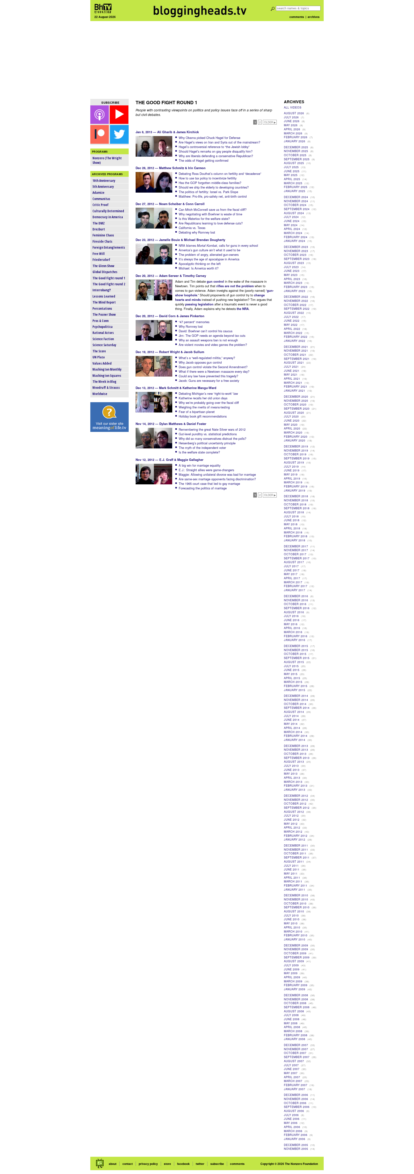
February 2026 (295, 137)
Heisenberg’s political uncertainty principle (207, 443)
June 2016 (291, 620)
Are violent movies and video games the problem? (213, 344)
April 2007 (292, 1077)
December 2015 (296, 646)
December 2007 (296, 1045)
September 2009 (297, 957)
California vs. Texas (192, 227)
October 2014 (295, 704)
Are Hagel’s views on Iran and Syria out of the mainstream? (219, 142)
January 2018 (294, 540)
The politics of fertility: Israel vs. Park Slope (208, 191)
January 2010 (294, 939)
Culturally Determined (108, 211)
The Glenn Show (103, 265)
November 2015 (296, 650)
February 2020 (295, 436)
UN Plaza (98, 357)
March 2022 (293, 333)
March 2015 (293, 682)
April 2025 (292, 179)
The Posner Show (104, 314)
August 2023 (294, 263)
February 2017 (295, 586)
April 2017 (292, 578)
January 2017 (294, 590)
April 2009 (292, 977)
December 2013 (296, 746)
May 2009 (291, 973)
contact (127, 1164)
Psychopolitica (102, 326)
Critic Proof (100, 204)
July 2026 (291, 117)
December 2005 (296, 1145)
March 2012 (293, 831)
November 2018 (296, 500)
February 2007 (295, 1085)
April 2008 (292, 1027)
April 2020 (292, 428)
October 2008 (295, 1003)
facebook (183, 1164)
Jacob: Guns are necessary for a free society (209, 380)
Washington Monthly (106, 369)
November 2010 (296, 899)
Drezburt (98, 229)
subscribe (217, 1164)
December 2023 (296, 247)
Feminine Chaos (103, 235)
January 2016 (294, 640)
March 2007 (293, 1081)
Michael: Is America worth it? (198, 268)
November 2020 (296, 400)
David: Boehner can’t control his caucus (205, 331)
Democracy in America (107, 217)
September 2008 (297, 1007)
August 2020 (294, 412)
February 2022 (295, 336)
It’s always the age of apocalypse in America (209, 259)
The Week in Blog (104, 381)
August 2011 (294, 861)
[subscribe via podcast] (100, 122)
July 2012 (291, 815)
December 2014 (296, 696)
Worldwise (99, 393)
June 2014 (291, 720)
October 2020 (295, 404)
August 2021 (294, 362)
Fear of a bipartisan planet (197, 411)
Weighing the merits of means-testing (204, 407)
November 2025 (296, 151)
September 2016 (297, 608)
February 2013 (295, 785)
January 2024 (294, 241)
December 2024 (296, 197)
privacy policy (148, 1164)
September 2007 (297, 1057)
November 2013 (296, 749)
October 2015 (295, 654)
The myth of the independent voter (202, 447)
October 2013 (295, 754)
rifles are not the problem (235, 286)
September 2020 (297, 408)
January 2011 (294, 889)
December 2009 (296, 945)
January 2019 (294, 490)
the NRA (243, 309)
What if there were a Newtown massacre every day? (214, 371)
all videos (292, 107)
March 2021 (293, 382)
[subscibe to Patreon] (99, 142)
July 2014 (291, 716)
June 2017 (291, 570)
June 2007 (291, 1069)
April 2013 (292, 777)
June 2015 (291, 670)
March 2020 (293, 432)
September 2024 (297, 209)
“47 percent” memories (194, 322)
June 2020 (291, 420)
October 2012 (295, 803)
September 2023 (297, 259)
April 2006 (292, 1127)
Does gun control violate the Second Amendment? (213, 367)
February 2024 (295, 237)
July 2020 (291, 416)
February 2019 (295, 486)
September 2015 (297, 658)
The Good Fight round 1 (108, 278)
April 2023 (292, 279)
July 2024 (291, 217)
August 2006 (294, 1111)
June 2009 (291, 969)
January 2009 (294, 989)
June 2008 (291, 1019)
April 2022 (292, 329)
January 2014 (294, 740)
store (167, 1164)
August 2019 (294, 462)
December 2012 (296, 795)
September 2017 (297, 558)
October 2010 (295, 903)
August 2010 (294, 911)
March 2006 (293, 1131)
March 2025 (293, 183)
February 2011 (295, 885)
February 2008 (295, 1035)
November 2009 (296, 949)
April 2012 (292, 827)
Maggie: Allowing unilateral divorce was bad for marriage (217, 474)
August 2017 (294, 562)
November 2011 (296, 849)
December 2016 (296, 596)
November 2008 (296, 999)
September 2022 (297, 308)
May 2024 (291, 225)
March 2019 (293, 482)
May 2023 (291, 275)
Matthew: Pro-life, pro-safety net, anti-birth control (213, 196)
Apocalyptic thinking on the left (200, 263)
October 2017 (295, 554)
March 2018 (293, 532)
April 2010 (292, 927)
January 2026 (294, 141)
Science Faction (103, 339)
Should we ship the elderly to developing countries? (214, 187)
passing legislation (199, 304)
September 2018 (297, 508)
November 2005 (296, 1149)
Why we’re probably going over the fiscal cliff (209, 402)
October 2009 (295, 953)
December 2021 (296, 347)
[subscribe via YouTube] (119, 122)
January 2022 (294, 341)
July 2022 (291, 317)
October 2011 (295, 853)
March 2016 (293, 632)
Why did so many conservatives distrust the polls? (212, 438)
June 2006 (291, 1119)
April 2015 (292, 678)
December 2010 (296, 895)
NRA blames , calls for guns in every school (218, 245)
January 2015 (294, 690)
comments (296, 17)
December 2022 (296, 296)
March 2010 (293, 931)
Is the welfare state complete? (199, 452)
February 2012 (295, 835)
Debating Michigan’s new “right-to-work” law (208, 393)
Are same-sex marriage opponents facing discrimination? (217, 479)
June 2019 (291, 470)
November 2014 (296, 700)
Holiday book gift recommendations (203, 416)
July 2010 (291, 915)
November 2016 (296, 600)
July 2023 (291, 267)
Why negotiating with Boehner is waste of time (210, 214)
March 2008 (293, 1031)
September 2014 (297, 708)
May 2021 (291, 374)
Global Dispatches (104, 271)
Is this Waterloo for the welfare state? (204, 218)
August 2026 (294, 113)
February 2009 (295, 985)
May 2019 (291, 474)
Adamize (98, 192)
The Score (99, 351)
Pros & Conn (100, 320)
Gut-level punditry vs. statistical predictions (208, 434)
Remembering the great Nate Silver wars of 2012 (212, 429)
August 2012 (294, 811)
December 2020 (296, 396)
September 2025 (297, 159)
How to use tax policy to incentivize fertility (207, 178)
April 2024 (292, 229)
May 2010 (291, 923)
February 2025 (295, 187)
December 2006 (296, 1095)
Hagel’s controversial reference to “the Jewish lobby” (214, 146)
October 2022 (295, 305)
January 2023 (294, 291)
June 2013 (291, 770)
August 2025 (294, 163)
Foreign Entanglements (108, 247)
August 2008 (294, 1011)
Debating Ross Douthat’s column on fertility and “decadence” (220, 173)
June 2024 (291, 221)
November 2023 (296, 251)
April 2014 (292, 728)
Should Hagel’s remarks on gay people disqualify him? (216, 151)
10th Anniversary (103, 180)
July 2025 (291, 167)
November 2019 (296, 450)
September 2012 (297, 807)
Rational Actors (103, 332)
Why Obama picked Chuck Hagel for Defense (209, 137)
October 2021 (295, 354)
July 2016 (291, 616)
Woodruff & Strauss (106, 387)
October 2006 (295, 1103)
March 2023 (293, 283)
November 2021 (296, 350)
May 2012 (291, 823)
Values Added (102, 363)
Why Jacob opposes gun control (200, 362)
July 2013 (291, 765)
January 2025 (294, 191)
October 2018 (295, 504)
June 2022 (291, 320)
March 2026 (293, 133)
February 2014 (295, 736)
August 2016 (294, 612)
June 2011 (291, 869)
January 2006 (294, 1139)
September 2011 (297, 857)
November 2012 (296, 800)
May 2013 (291, 773)
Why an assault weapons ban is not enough (208, 340)
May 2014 (291, 724)
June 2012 (291, 819)
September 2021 (297, 359)
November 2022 (296, 301)
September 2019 (297, 458)
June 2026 (291, 121)
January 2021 (294, 390)
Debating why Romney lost (197, 232)
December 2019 (296, 446)
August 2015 (294, 662)
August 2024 (294, 213)
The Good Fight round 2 (108, 284)
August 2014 (294, 712)
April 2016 (292, 628)
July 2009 (291, 965)
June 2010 (291, 919)
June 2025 (291, 171)
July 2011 (291, 865)
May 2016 (291, 624)
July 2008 (291, 1015)
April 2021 (292, 378)
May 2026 (291, 125)
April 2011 (292, 877)
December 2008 (296, 995)
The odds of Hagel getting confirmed (203, 160)
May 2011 (291, 873)
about (112, 1164)
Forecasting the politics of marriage (203, 488)
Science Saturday (104, 345)
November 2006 (296, 1099)
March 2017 (293, 582)
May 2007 (291, 1073)
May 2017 (291, 574)
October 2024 (295, 205)
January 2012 (294, 839)
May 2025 (291, 175)
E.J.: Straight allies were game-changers (206, 470)
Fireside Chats (102, 241)
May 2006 (291, 1123)
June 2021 (291, 370)
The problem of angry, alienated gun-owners (209, 254)
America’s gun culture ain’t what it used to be (209, 250)
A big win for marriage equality (199, 465)
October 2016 (295, 604)
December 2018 (296, 496)
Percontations (102, 308)
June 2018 (291, 520)
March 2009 (293, 981)
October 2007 (295, 1053)
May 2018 (291, 524)
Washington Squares (106, 375)
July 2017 (291, 566)
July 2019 (291, 466)
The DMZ (98, 223)
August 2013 (294, 761)
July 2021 (291, 366)
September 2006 (297, 1107)
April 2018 (292, 528)
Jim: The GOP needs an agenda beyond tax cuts (212, 335)
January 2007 (294, 1089)
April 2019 (292, 478)
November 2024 (296, 201)
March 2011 (293, 881)
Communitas (101, 198)
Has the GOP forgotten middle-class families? (210, 182)
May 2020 (291, 424)
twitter (200, 1164)
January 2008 (294, 1039)
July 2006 (291, 1115)
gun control (215, 281)
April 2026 (292, 129)
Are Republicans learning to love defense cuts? (211, 223)
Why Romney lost (191, 326)
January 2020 (294, 440)
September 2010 (297, 907)
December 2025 (296, 147)
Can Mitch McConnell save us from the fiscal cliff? (213, 209)
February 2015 (295, 686)
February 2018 (295, 536)
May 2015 (291, 674)
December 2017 (296, 546)
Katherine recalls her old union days (203, 398)
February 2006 (295, 1135)
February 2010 (295, 935)
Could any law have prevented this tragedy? (208, 376)
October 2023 (295, 255)
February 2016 (295, 636)
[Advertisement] (207, 59)
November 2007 (296, 1049)
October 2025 (295, 155)
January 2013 (294, 789)
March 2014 (293, 732)
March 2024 (293, 233)
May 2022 (291, 324)
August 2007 (294, 1061)
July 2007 (291, 1065)
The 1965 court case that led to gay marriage (209, 483)
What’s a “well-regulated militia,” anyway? (207, 357)
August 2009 (294, 961)
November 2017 (296, 550)
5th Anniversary (103, 186)
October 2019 (295, 454)
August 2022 (294, 313)
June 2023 (291, 271)
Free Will (98, 253)
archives (314, 17)
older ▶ (270, 122)
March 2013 (293, 782)
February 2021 (295, 386)
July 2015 (291, 666)
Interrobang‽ (101, 290)
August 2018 (294, 512)
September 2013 (297, 758)
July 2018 (291, 516)
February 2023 (295, 287)
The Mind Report (104, 302)
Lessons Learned (103, 296)
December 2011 (296, 845)
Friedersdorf (101, 259)
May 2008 (291, 1023)
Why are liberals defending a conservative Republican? (216, 156)
